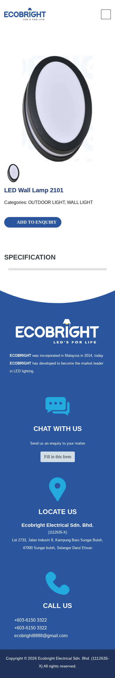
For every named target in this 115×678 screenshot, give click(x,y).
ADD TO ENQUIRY (37, 222)
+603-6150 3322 (30, 620)
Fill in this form (57, 456)
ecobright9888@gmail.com (41, 635)
